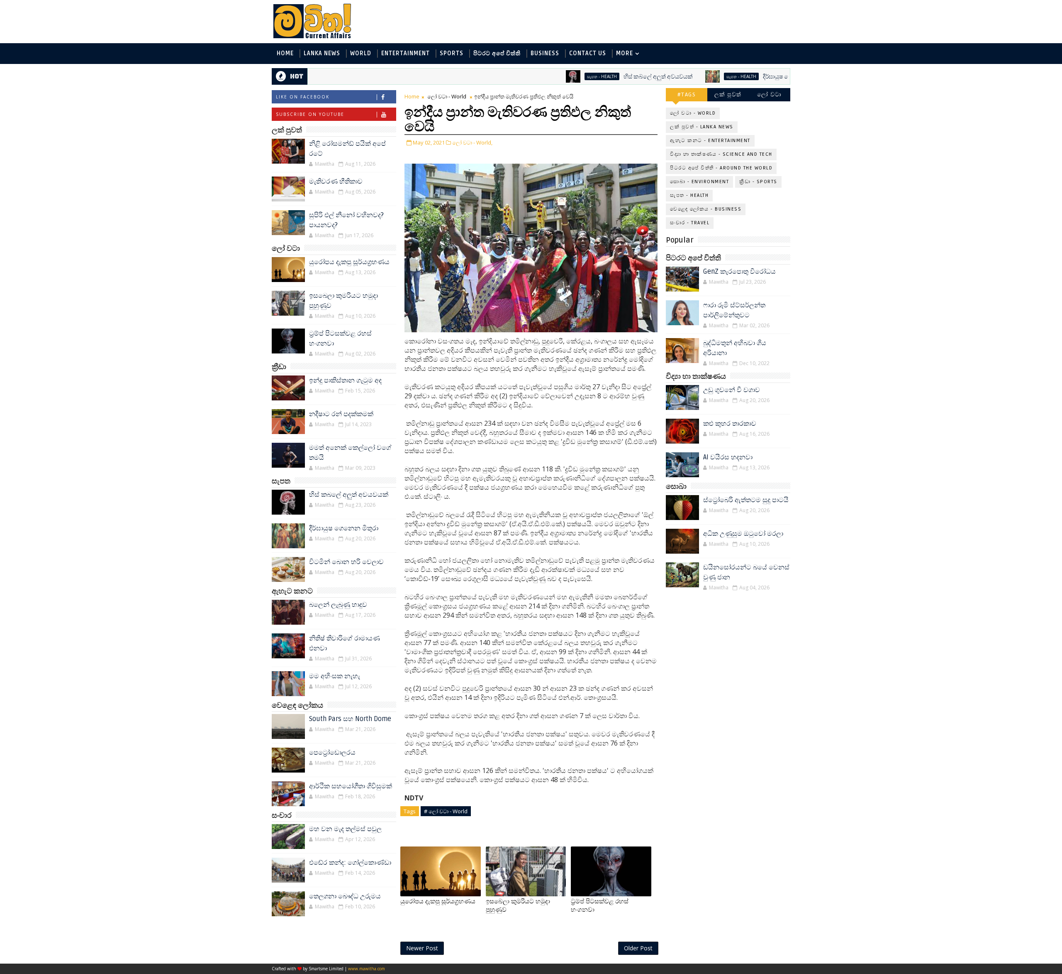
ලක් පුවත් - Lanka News (701, 127)
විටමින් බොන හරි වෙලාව (346, 562)
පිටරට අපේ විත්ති (497, 53)
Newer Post (422, 948)
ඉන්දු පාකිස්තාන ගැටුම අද (345, 380)
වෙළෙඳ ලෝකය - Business (705, 209)
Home (285, 53)
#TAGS (686, 94)
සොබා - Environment (699, 182)
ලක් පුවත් (728, 94)
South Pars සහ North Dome (350, 719)
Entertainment (405, 53)
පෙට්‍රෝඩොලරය (332, 752)
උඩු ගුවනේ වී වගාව (731, 390)
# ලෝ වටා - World (446, 811)
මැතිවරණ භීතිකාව (336, 181)
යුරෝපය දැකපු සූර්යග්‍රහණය (349, 262)
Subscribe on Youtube (310, 114)
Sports (451, 53)
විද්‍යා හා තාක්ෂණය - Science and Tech (721, 154)
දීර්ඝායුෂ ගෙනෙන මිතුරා (757, 76)
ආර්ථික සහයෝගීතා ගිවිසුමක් (350, 786)
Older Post (638, 948)
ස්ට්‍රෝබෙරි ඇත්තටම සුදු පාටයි (746, 500)
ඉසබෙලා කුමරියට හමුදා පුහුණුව (518, 905)
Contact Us (587, 53)
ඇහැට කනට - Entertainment (710, 140)
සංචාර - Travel (689, 223)
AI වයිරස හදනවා (728, 457)
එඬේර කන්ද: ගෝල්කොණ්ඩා (350, 863)
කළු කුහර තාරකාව (729, 424)
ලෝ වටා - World (446, 96)
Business (545, 53)
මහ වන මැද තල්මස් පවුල (345, 829)
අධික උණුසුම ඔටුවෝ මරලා (743, 534)
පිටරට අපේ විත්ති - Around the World (721, 168)
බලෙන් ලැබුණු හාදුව (338, 605)
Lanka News (322, 53)
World (360, 53)
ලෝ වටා (769, 94)
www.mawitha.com (366, 969)
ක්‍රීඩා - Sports (758, 182)
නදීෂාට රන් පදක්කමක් (341, 414)
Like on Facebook (302, 97)
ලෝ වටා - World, (472, 142)
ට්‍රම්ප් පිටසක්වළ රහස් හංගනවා (599, 905)
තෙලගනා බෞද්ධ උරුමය (345, 896)
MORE (624, 53)
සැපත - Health (566, 76)
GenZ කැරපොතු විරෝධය (739, 271)
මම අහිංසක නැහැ (334, 676)
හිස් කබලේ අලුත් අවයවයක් (622, 76)
